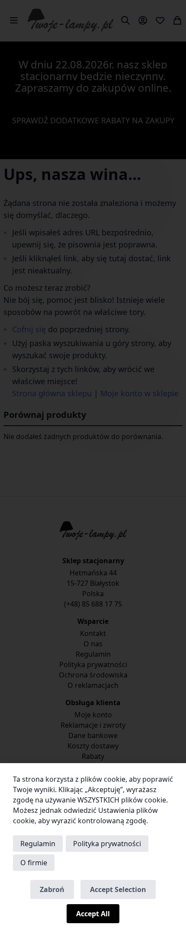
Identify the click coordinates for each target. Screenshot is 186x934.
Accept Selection (118, 889)
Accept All (93, 913)
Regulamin (37, 843)
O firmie (33, 862)
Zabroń (52, 889)
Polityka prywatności (107, 843)
